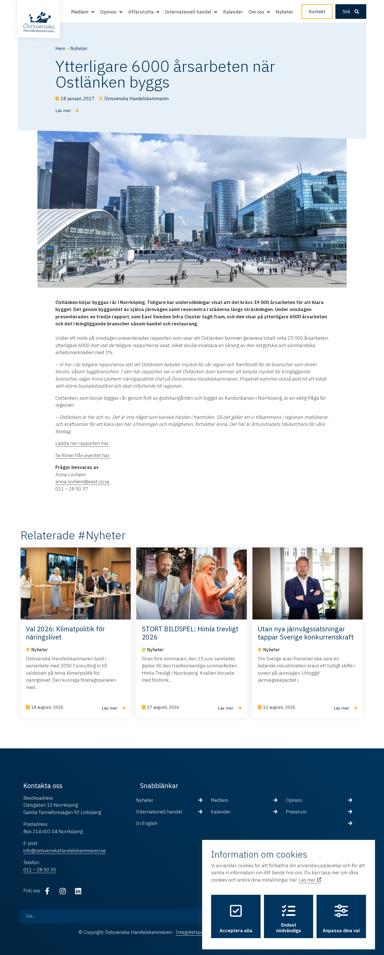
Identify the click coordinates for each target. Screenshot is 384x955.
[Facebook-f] (47, 891)
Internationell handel (159, 812)
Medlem (219, 800)
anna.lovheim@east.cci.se (82, 481)
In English (146, 823)
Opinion (294, 800)
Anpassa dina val (341, 930)
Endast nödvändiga (288, 927)
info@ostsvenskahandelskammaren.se (64, 850)
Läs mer (308, 880)
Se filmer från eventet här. (82, 455)
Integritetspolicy (193, 932)
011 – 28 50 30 (39, 870)
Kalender (233, 12)
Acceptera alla (236, 930)
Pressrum (296, 812)
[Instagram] (63, 891)
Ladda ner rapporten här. (82, 443)
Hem (60, 48)
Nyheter (284, 12)
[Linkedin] (78, 891)
